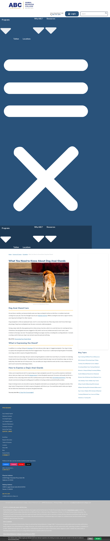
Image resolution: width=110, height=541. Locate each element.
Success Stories (6, 453)
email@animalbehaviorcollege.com (10, 496)
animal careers (92, 363)
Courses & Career (17, 254)
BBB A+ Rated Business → (8, 468)
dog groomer (33, 375)
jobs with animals (92, 391)
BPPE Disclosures (47, 502)
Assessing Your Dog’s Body (23, 339)
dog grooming (94, 370)
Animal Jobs (91, 377)
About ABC (5, 447)
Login (73, 14)
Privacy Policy (58, 502)
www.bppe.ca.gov (73, 510)
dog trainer (87, 380)
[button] (46, 133)
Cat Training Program (7, 421)
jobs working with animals (88, 387)
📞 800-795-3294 (55, 14)
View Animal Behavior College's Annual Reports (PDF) (19, 534)
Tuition (16, 39)
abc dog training (90, 367)
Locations (27, 39)
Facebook (6, 464)
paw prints (92, 356)
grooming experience (59, 377)
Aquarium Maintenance (7, 424)
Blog (3, 450)
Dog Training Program (7, 413)
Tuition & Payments (7, 442)
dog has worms (42, 315)
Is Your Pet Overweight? (26, 392)
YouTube (21, 464)
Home (10, 254)
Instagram (13, 464)
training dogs (91, 360)
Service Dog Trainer (7, 429)
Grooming (25, 254)
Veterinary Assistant (7, 416)
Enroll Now (4, 437)
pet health (84, 384)
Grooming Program (7, 418)
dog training (83, 356)
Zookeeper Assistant (7, 426)
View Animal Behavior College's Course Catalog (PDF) (19, 536)
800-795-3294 (6, 493)
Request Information (7, 439)
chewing (29, 348)
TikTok (28, 464)
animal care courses (91, 394)
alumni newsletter (90, 374)
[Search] (106, 13)
